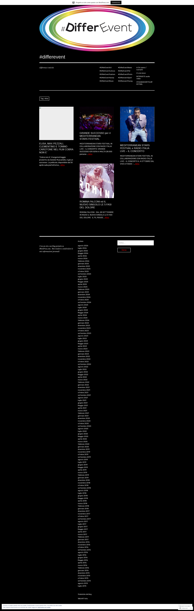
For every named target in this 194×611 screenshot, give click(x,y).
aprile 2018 (82, 501)
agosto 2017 (83, 521)
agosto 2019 (83, 460)
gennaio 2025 (83, 292)
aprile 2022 (82, 377)
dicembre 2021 (84, 387)
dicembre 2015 (84, 573)
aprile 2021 (82, 408)
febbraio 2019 (83, 475)
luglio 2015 (82, 586)
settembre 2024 (84, 302)
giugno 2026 (83, 251)
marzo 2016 (82, 565)
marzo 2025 (82, 287)
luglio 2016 (82, 555)
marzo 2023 (82, 349)
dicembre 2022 (84, 356)
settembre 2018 (84, 488)
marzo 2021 (82, 411)
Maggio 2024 (83, 313)
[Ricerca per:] (135, 243)
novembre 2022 (84, 359)
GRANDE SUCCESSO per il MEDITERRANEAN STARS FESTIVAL (95, 136)
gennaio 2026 (83, 264)
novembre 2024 (84, 297)
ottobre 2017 (83, 516)
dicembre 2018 (84, 480)
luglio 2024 (82, 307)
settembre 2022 (84, 364)
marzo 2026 (82, 258)
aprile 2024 (82, 315)
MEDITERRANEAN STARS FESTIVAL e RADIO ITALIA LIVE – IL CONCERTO (135, 148)
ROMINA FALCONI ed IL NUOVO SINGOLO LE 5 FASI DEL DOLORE (95, 204)
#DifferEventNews (125, 68)
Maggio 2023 (83, 344)
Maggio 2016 (83, 560)
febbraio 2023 (83, 351)
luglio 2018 (82, 493)
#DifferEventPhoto (125, 74)
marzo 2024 (82, 318)
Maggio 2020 (83, 436)
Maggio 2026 (83, 253)
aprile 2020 (82, 439)
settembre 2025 (84, 274)
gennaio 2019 (83, 478)
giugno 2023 (83, 341)
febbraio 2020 (83, 444)
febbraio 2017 (83, 537)
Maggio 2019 (83, 467)
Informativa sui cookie (44, 607)
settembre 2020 (84, 426)
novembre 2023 (84, 328)
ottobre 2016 (83, 547)
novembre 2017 (84, 514)
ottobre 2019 (83, 454)
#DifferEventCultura (107, 71)
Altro (63, 165)
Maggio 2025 (83, 282)
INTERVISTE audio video (143, 78)
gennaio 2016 (83, 570)
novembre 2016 (84, 545)
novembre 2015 (84, 576)
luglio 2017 (82, 524)
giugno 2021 (83, 403)
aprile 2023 (82, 346)
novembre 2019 (84, 452)
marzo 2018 (82, 503)
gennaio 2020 (83, 447)
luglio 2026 (82, 248)
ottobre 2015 (83, 578)
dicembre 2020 (84, 418)
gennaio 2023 (83, 354)
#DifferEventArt (106, 68)
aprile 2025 (82, 284)
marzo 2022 (82, 380)
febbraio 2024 (83, 320)
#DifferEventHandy (107, 78)
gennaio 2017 (83, 540)
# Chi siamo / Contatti (141, 69)
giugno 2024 (83, 310)
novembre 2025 (84, 269)
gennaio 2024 (83, 323)
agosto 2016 (83, 552)
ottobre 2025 (83, 271)
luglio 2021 (82, 400)
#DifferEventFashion (107, 74)
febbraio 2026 (83, 261)
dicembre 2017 (84, 511)
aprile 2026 (82, 256)
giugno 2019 (83, 465)
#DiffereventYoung (125, 81)
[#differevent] (97, 28)
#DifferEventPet (124, 71)
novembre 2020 (84, 421)
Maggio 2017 (83, 529)
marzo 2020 (83, 442)
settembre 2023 (84, 333)
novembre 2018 (84, 483)
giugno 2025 (83, 279)
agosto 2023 (83, 336)
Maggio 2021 (83, 405)
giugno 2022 (83, 372)
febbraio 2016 (83, 568)
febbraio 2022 (83, 382)
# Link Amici (141, 73)
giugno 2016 (83, 558)
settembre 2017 (84, 519)
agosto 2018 (83, 490)
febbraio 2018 (83, 506)
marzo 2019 (82, 472)
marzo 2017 (82, 534)
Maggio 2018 (83, 498)
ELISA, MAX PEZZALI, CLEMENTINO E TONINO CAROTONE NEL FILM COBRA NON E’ (56, 148)
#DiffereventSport (125, 78)
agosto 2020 (83, 429)
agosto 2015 (83, 583)
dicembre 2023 (84, 325)
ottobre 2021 (83, 392)
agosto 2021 (83, 398)
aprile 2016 (82, 563)
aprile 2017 (82, 532)
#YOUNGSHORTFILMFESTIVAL (144, 83)
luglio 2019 (82, 462)
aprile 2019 (82, 470)
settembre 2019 (84, 457)
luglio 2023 (82, 338)
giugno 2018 (83, 496)
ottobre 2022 (83, 362)
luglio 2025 (82, 277)
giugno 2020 (83, 434)
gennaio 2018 (83, 509)
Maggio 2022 (83, 374)
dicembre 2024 (84, 295)
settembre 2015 (84, 581)
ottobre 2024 (83, 300)
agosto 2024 (83, 305)
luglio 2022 (82, 369)
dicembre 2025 (84, 266)
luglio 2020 (82, 431)
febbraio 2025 (83, 289)
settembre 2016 (84, 550)
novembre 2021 (84, 390)
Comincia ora (116, 2)
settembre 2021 (84, 395)
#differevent (52, 57)
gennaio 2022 (83, 385)
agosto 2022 (83, 367)
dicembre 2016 (84, 542)
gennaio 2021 (83, 416)
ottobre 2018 (83, 485)
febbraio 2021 (83, 413)
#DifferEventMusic (107, 81)
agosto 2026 (83, 246)
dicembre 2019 (84, 449)
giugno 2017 (83, 527)
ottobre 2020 (83, 423)
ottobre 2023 (83, 331)
